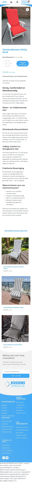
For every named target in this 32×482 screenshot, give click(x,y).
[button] (11, 2)
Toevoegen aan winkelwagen (22, 63)
